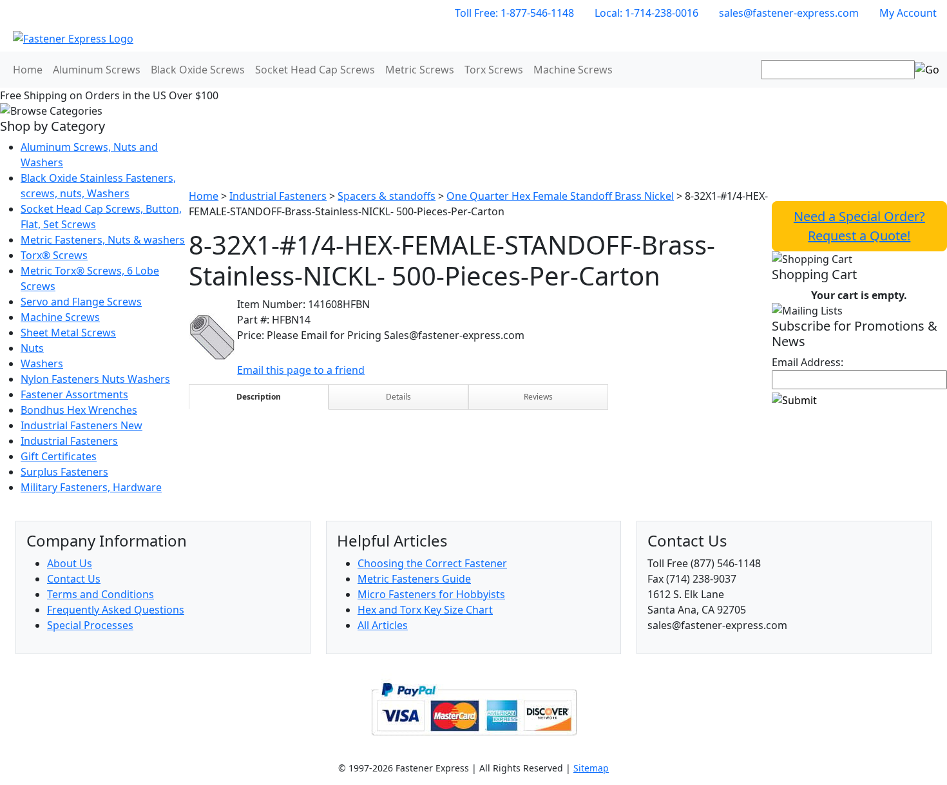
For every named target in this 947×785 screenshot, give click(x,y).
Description (258, 396)
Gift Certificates (59, 456)
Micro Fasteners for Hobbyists (431, 594)
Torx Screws (493, 70)
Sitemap (591, 768)
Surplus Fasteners (64, 472)
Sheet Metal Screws (68, 332)
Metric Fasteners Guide (414, 579)
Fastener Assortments (74, 394)
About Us (69, 563)
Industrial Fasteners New (81, 425)
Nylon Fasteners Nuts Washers (95, 379)
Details (398, 396)
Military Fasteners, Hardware (91, 487)
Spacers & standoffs (386, 196)
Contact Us (73, 579)
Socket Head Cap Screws (315, 70)
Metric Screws (419, 70)
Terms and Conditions (100, 594)
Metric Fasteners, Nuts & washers (103, 240)
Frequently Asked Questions (115, 610)
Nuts (32, 348)
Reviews (538, 396)
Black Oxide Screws (198, 70)
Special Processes (90, 625)
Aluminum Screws (96, 70)
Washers (42, 363)
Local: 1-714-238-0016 (646, 13)
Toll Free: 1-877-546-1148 (514, 13)
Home (28, 70)
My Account (908, 13)
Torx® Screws (54, 255)
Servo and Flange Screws (81, 302)
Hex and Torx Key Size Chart (425, 610)
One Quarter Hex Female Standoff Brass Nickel (560, 196)
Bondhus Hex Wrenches (79, 410)
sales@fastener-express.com (789, 13)
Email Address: (807, 362)
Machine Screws (573, 70)
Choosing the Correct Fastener (432, 563)
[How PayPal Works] (474, 708)
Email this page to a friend (301, 370)
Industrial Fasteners (69, 441)
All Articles (383, 625)
